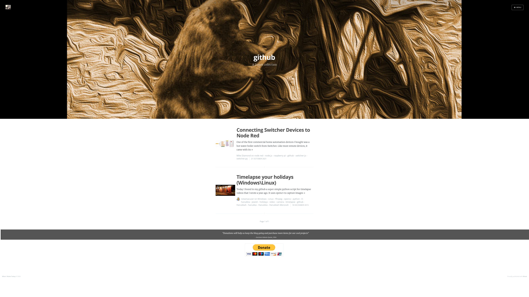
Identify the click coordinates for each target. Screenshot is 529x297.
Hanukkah (241, 205)
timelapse (290, 202)
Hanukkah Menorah (279, 205)
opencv (287, 199)
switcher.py (242, 158)
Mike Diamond (244, 155)
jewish (255, 202)
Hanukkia (262, 205)
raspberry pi (280, 155)
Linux (270, 199)
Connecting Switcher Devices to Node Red (273, 133)
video (272, 202)
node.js (268, 155)
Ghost (525, 276)
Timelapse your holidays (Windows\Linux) (265, 180)
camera (280, 202)
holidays (264, 202)
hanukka (252, 205)
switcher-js (300, 155)
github (291, 155)
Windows (262, 199)
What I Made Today (8, 276)
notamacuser (247, 199)
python (296, 199)
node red (258, 155)
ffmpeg (278, 199)
